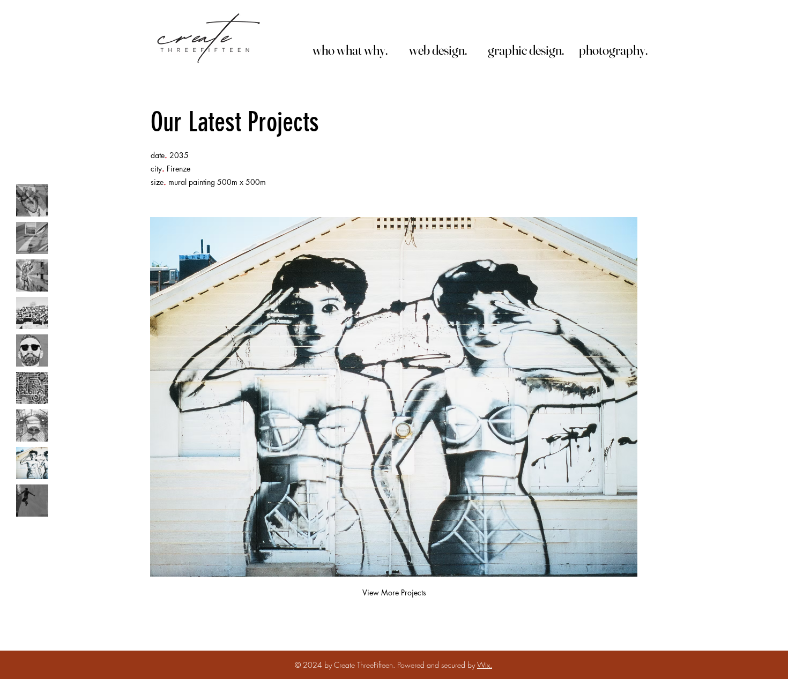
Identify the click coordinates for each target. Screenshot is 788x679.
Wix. (484, 665)
